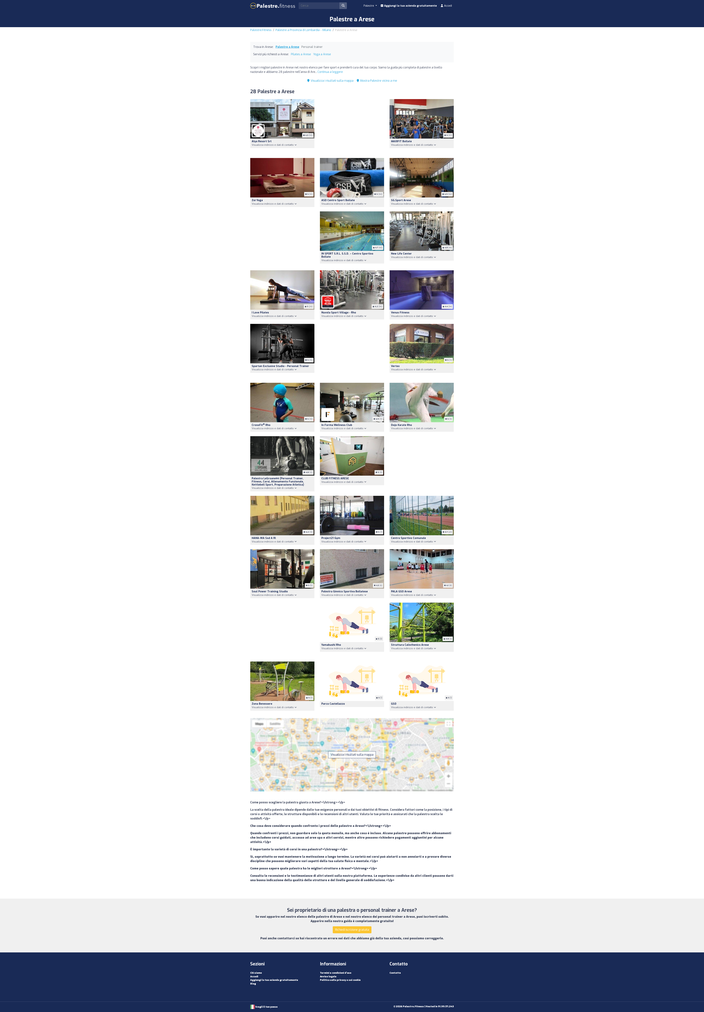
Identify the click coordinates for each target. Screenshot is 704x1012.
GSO (393, 704)
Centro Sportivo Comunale (408, 538)
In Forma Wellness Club (336, 425)
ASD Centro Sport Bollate (338, 200)
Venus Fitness (400, 312)
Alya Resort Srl (262, 141)
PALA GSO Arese (401, 591)
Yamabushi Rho (331, 645)
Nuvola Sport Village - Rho (338, 312)
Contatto (395, 972)
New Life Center (401, 253)
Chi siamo (256, 972)
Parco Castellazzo (333, 704)
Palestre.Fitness (261, 30)
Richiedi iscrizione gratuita (352, 930)
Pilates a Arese (301, 54)
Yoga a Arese (322, 54)
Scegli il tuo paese (266, 1006)
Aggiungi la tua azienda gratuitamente (410, 6)
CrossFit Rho (261, 425)
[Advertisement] (352, 126)
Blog (253, 983)
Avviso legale (328, 976)
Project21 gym (330, 538)
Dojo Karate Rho (401, 425)
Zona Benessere (262, 704)
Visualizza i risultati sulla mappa (331, 81)
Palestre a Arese (287, 47)
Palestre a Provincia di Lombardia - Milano (303, 30)
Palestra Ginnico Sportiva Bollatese (344, 591)
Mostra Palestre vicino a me (378, 81)
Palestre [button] (369, 6)
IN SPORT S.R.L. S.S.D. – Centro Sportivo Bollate (347, 255)
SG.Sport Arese (401, 200)
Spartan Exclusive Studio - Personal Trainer (280, 366)
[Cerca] (343, 5)
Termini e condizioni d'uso (335, 972)
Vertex (395, 366)
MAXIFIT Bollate (401, 141)
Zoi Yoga (257, 200)
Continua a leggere (330, 72)
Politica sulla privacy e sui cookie (340, 980)
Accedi (447, 6)
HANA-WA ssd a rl (264, 538)
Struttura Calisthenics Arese (410, 645)
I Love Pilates (260, 312)
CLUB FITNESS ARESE (335, 478)
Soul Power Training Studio (270, 591)
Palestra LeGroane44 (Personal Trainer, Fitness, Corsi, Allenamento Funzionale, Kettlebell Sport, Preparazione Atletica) (278, 481)
